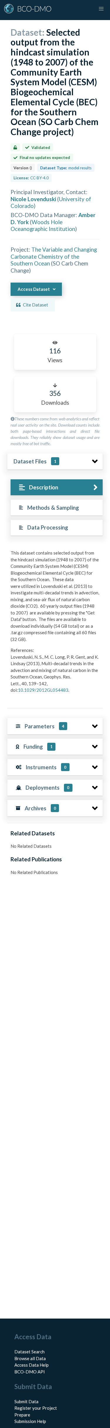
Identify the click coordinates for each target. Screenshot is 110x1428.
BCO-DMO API (29, 1371)
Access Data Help (31, 1365)
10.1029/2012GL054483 (43, 690)
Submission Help (30, 1421)
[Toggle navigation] (101, 9)
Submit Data (26, 1401)
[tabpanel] (55, 624)
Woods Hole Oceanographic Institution (43, 225)
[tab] (57, 487)
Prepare (22, 1414)
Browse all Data (30, 1358)
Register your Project (35, 1408)
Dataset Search (29, 1351)
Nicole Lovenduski (33, 199)
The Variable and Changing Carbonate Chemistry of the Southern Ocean (54, 256)
